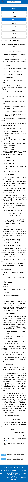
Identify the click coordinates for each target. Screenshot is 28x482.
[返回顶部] (26, 432)
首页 (10, 40)
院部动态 (14, 26)
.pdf (6, 440)
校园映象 (14, 23)
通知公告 (14, 19)
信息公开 (14, 33)
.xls (6, 445)
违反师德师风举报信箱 (4, 3)
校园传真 (14, 12)
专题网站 (14, 37)
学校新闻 (14, 16)
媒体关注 (14, 30)
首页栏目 (14, 40)
